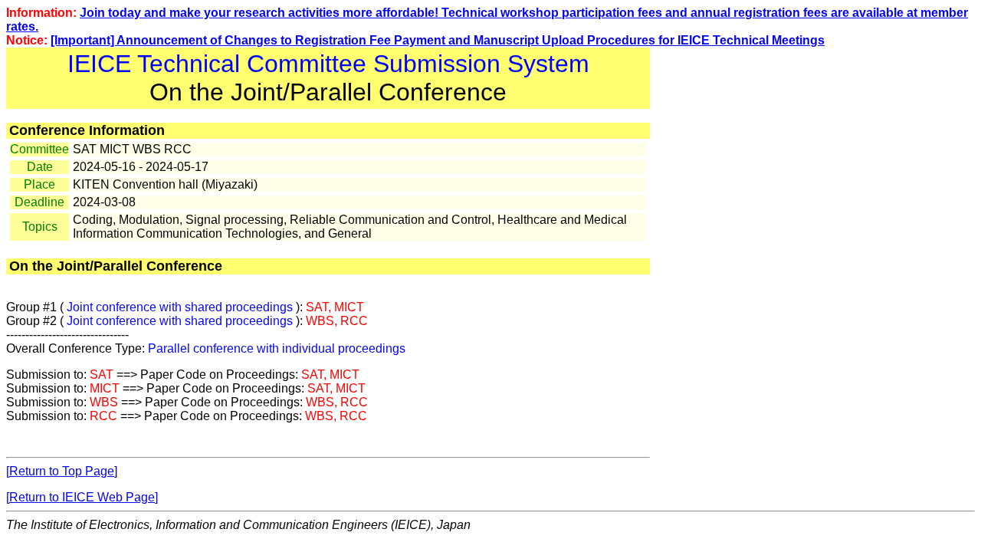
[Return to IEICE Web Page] (82, 497)
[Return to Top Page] (61, 471)
